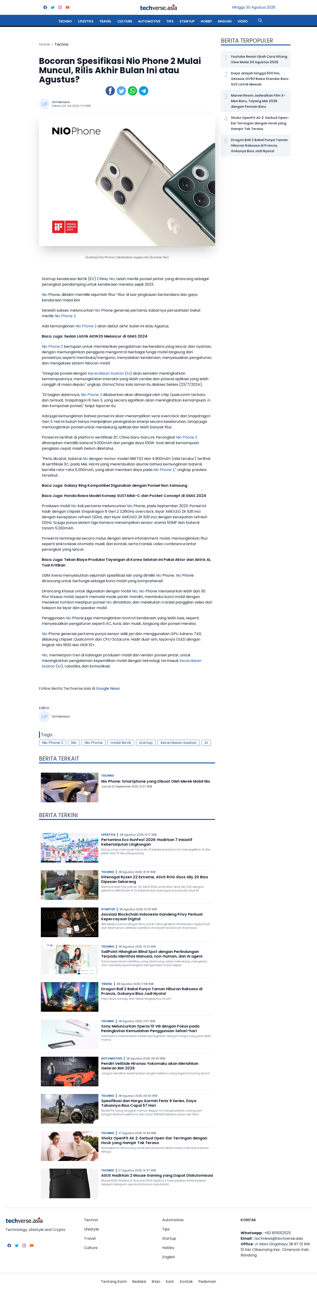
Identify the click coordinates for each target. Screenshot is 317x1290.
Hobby (206, 21)
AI (128, 373)
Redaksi (139, 1281)
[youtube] (67, 7)
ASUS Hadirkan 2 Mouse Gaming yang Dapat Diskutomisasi (157, 1175)
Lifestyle (85, 21)
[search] (260, 20)
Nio (112, 278)
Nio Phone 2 (65, 316)
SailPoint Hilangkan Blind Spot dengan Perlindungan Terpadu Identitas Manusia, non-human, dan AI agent (152, 954)
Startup (187, 21)
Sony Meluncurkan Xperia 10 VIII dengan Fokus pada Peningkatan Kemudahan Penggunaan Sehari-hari (150, 1029)
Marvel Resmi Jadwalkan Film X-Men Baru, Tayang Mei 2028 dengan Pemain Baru (258, 101)
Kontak (186, 1281)
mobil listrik (120, 742)
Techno (65, 21)
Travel (105, 21)
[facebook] (45, 7)
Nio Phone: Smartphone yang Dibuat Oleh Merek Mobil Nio (155, 781)
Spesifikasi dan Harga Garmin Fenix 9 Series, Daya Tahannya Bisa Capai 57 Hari (148, 1103)
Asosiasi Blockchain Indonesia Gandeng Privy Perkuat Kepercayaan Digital (152, 917)
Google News (108, 688)
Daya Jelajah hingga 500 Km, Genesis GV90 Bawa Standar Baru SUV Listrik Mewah (259, 79)
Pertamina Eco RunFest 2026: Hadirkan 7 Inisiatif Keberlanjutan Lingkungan (146, 842)
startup (146, 742)
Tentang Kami (113, 1281)
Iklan (156, 1281)
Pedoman (207, 1281)
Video (243, 21)
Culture (124, 21)
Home (44, 44)
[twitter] (52, 7)
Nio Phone (93, 742)
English (225, 21)
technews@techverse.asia (278, 1238)
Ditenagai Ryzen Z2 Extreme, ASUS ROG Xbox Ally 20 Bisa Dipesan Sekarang (154, 879)
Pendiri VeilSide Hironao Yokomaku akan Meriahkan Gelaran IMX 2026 (149, 1066)
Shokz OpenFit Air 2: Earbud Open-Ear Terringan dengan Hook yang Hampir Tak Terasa (154, 1140)
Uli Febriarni (61, 102)
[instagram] (60, 7)
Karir (170, 1281)
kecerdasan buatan (106, 373)
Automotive (149, 21)
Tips (170, 21)
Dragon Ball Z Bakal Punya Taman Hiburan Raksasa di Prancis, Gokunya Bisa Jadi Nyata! (151, 991)
